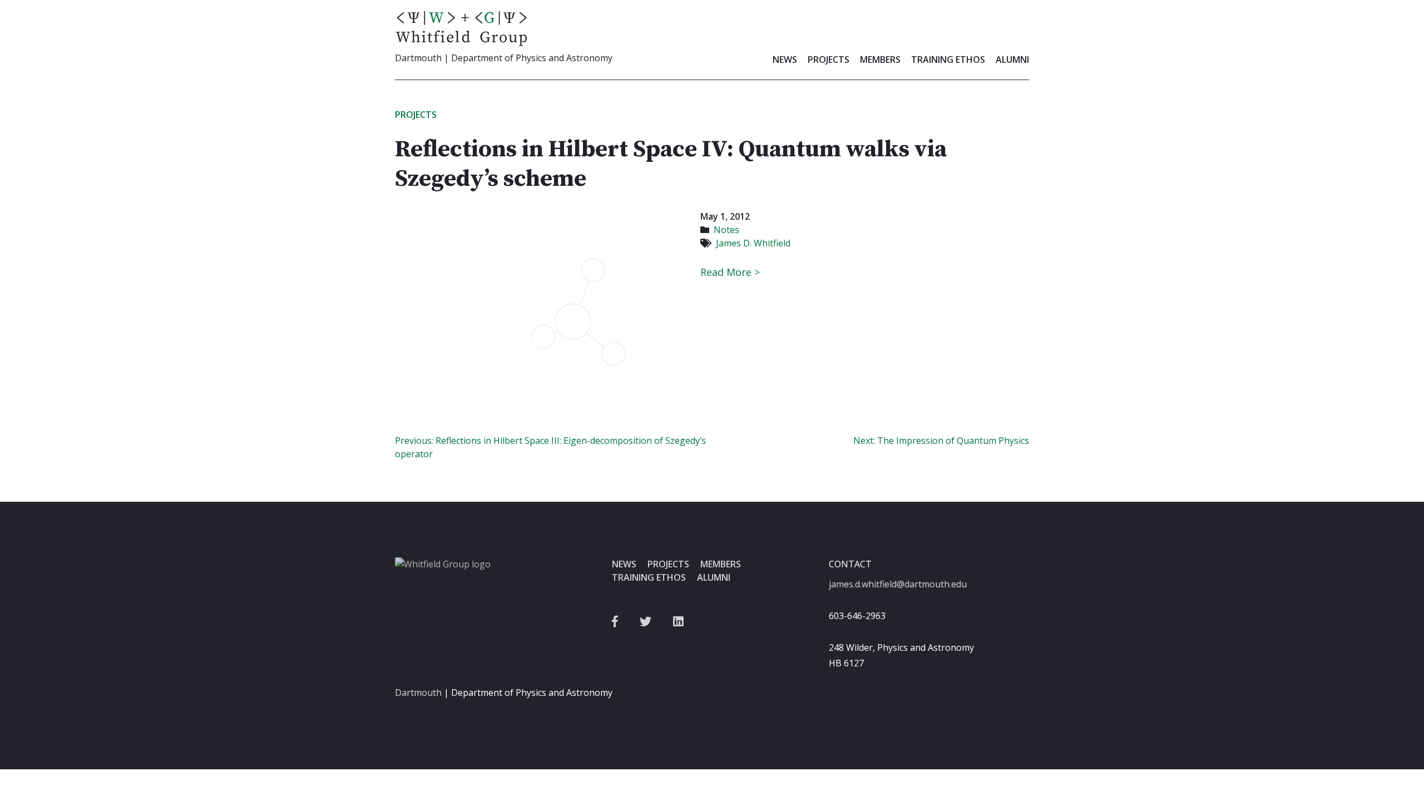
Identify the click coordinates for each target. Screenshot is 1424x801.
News (785, 59)
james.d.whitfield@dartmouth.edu (898, 584)
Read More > (730, 272)
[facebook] (615, 622)
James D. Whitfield (753, 243)
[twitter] (645, 622)
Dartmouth (418, 692)
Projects (828, 59)
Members (880, 59)
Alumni (1012, 59)
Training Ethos (948, 59)
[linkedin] (678, 622)
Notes (726, 230)
